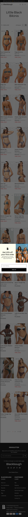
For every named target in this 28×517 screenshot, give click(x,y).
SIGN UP (14, 269)
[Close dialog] (26, 245)
